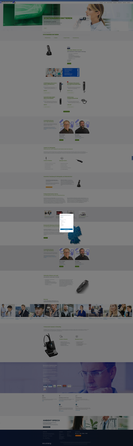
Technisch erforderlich (63, 219)
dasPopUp (62, 225)
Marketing (62, 224)
